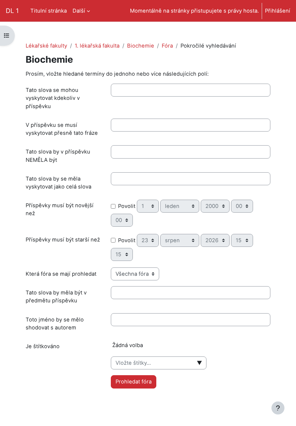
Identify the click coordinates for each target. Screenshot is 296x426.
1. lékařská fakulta (97, 46)
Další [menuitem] (79, 11)
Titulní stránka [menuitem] (48, 11)
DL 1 (12, 10)
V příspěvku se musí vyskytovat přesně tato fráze (62, 129)
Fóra (167, 46)
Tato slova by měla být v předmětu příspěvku (56, 296)
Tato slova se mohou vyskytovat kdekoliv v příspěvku (53, 98)
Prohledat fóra (134, 381)
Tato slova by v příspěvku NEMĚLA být (58, 155)
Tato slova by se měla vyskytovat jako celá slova (58, 183)
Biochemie (140, 46)
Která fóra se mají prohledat (61, 274)
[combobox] (158, 362)
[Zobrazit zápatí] (277, 407)
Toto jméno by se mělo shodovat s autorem (55, 323)
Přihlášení (277, 11)
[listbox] (190, 348)
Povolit (126, 206)
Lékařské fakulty (46, 46)
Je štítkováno (43, 346)
